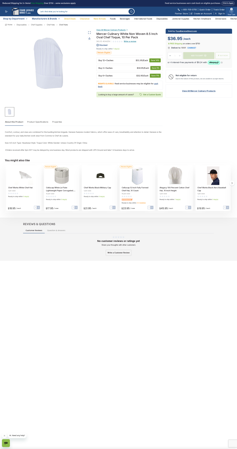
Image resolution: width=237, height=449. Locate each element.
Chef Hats (51, 25)
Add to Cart (197, 55)
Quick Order (205, 9)
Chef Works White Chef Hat (20, 187)
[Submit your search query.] (131, 11)
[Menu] (6, 11)
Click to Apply (228, 3)
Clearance (84, 18)
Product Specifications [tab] (37, 122)
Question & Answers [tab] (56, 230)
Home (10, 25)
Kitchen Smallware (202, 18)
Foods (113, 18)
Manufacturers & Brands (44, 18)
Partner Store (181, 13)
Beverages (125, 18)
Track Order (219, 9)
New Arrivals (100, 18)
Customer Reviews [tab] (34, 230)
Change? (191, 48)
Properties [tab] (57, 122)
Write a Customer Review (119, 253)
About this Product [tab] (14, 122)
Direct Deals (70, 18)
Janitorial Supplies (180, 18)
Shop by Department (14, 18)
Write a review (130, 41)
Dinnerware (220, 18)
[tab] (9, 111)
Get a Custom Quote (152, 94)
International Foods (143, 18)
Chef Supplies (36, 25)
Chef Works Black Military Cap (97, 187)
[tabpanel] (84, 141)
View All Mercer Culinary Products (111, 30)
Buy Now (224, 55)
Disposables (162, 18)
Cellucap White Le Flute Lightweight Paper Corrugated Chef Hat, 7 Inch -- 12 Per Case (60, 190)
